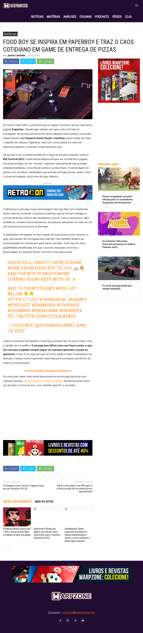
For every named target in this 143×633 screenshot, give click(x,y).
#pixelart (19, 305)
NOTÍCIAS (37, 16)
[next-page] (9, 546)
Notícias (10, 34)
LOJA (128, 16)
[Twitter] (75, 621)
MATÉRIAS (53, 16)
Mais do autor (44, 501)
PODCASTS (102, 16)
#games (78, 299)
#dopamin (19, 310)
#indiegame (45, 310)
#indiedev (71, 310)
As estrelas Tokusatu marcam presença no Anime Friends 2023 (118, 244)
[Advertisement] (47, 410)
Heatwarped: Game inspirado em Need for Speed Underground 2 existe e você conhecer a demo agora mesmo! (77, 534)
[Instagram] (68, 620)
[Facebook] (60, 621)
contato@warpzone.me (78, 612)
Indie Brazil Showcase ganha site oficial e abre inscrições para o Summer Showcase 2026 (47, 533)
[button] (136, 5)
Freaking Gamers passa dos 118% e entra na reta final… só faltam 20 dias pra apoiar (17, 531)
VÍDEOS (117, 16)
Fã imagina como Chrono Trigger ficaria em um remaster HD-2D (23, 487)
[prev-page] (5, 546)
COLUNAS (86, 16)
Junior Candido (16, 55)
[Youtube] (83, 621)
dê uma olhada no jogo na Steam (43, 380)
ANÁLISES (69, 16)
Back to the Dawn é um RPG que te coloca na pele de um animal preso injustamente (74, 488)
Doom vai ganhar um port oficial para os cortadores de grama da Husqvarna (117, 199)
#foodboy (68, 305)
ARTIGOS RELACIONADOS (17, 501)
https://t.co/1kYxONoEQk (37, 299)
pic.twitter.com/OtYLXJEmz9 (41, 316)
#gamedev (43, 305)
